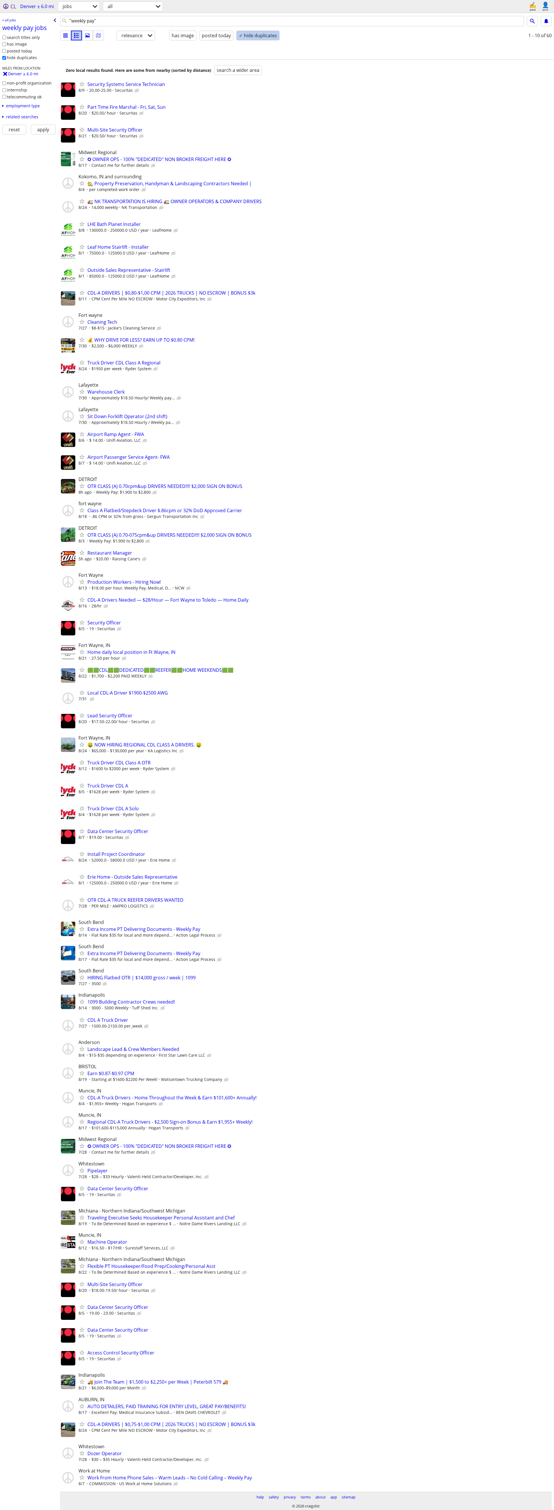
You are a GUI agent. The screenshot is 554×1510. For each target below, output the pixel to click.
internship (17, 90)
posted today (19, 51)
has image (17, 44)
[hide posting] (137, 90)
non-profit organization (29, 83)
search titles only (23, 37)
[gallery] (87, 35)
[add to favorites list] (81, 84)
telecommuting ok (24, 97)
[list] (65, 35)
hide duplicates (22, 57)
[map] (98, 35)
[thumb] (76, 35)
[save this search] (546, 21)
